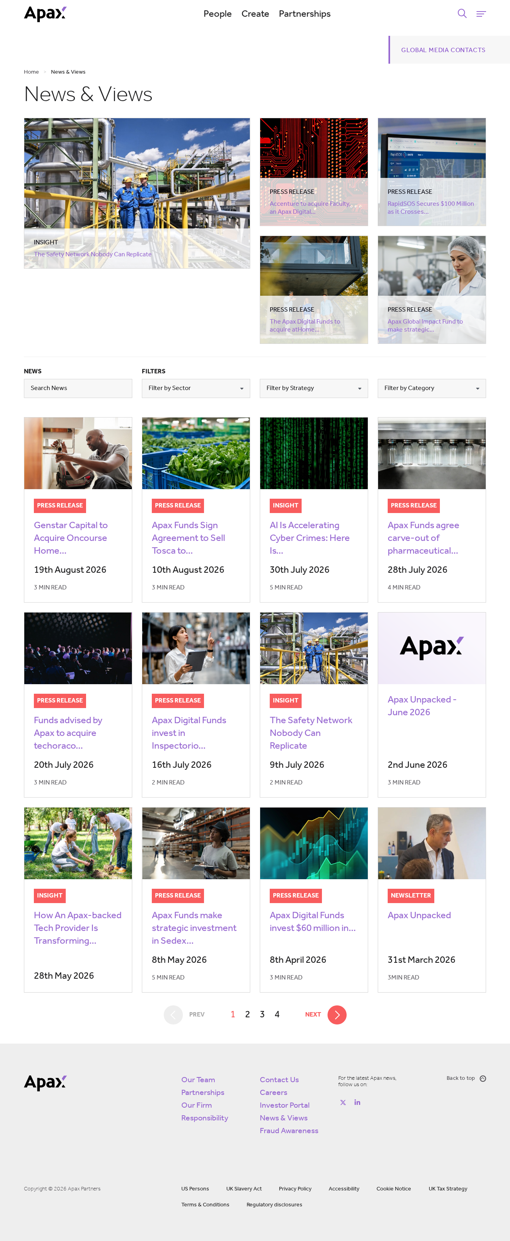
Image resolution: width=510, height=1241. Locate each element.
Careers (273, 1093)
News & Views (284, 1118)
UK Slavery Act (244, 1189)
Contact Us (279, 1080)
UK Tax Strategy (448, 1189)
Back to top (461, 1078)
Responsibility (204, 1118)
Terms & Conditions (205, 1205)
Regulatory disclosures (274, 1205)
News (32, 372)
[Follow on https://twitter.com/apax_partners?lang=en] (343, 1102)
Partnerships (305, 14)
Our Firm (196, 1106)
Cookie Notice (394, 1189)
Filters (153, 372)
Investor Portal (285, 1106)
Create (255, 14)
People (218, 14)
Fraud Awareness (289, 1131)
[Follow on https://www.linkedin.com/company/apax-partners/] (357, 1102)
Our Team (198, 1080)
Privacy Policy (295, 1189)
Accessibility (344, 1189)
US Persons (195, 1189)
